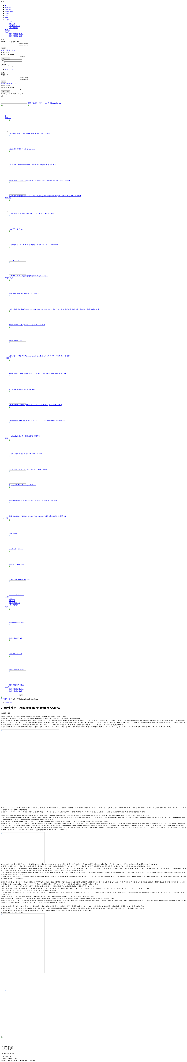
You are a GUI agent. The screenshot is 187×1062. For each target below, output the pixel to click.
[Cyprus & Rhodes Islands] (17, 562)
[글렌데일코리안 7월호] (17, 621)
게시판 (7, 19)
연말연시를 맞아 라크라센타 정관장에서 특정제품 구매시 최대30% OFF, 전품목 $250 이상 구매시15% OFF (45, 196)
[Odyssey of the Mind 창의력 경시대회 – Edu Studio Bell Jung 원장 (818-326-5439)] (17, 483)
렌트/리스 (12, 24)
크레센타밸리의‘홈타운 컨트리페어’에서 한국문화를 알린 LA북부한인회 (33, 245)
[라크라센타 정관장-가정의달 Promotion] (17, 147)
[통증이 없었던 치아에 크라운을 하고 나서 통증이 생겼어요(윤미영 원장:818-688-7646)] (17, 372)
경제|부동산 (9, 11)
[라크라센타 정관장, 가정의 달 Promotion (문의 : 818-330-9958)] (17, 131)
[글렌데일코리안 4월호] (17, 667)
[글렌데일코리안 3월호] (17, 683)
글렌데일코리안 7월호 (16, 622)
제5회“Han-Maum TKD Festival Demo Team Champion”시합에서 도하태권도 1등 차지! (37, 516)
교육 (6, 15)
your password (23, 46)
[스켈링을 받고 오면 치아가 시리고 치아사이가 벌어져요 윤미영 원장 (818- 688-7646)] (17, 418)
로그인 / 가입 (9, 69)
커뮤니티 (8, 9)
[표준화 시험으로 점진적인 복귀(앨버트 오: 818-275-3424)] (17, 467)
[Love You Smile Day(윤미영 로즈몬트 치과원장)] (17, 434)
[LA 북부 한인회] (17, 258)
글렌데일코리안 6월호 (16, 638)
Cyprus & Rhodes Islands (16, 564)
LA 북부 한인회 (14, 260)
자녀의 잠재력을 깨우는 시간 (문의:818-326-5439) (25, 454)
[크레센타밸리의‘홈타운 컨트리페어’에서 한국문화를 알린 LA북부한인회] (17, 243)
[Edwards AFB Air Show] (17, 593)
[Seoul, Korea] (17, 532)
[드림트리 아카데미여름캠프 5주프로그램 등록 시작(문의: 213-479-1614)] (17, 498)
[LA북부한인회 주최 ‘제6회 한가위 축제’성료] (17, 227)
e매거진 (7, 30)
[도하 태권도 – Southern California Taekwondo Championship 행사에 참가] (17, 163)
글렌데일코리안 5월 (15, 654)
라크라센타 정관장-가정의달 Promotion (22, 149)
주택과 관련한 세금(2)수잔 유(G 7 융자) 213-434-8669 (27, 325)
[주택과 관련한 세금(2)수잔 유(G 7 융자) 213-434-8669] (17, 323)
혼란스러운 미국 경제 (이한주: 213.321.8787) (24, 293)
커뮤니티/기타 (13, 28)
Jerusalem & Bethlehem (16, 549)
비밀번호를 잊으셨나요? (9, 50)
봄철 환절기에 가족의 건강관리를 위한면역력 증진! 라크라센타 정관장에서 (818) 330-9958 (39, 180)
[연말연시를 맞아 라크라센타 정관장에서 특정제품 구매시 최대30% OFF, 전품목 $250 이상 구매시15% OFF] (17, 194)
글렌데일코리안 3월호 (16, 685)
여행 (6, 17)
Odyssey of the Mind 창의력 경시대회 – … (22, 485)
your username (23, 44)
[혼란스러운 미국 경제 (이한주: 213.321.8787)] (17, 292)
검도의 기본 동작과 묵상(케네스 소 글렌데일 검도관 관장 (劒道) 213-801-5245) (35, 405)
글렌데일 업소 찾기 (15, 36)
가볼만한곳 (7, 699)
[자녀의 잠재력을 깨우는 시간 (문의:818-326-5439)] (17, 452)
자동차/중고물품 (14, 26)
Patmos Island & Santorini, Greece (19, 579)
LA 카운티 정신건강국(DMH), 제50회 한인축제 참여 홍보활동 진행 (31, 213)
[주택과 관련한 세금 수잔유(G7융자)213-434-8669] (17, 338)
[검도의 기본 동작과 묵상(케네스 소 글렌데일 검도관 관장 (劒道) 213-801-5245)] (17, 403)
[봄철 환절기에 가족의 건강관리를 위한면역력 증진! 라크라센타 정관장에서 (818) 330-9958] (17, 178)
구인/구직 (12, 22)
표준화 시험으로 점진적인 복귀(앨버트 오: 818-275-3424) (28, 469)
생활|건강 (8, 13)
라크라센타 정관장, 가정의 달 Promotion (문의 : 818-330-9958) (29, 133)
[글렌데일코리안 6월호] (17, 636)
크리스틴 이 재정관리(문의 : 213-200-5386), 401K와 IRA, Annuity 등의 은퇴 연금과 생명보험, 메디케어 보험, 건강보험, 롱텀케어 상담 (54, 309)
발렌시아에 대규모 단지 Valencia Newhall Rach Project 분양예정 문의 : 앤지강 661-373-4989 (39, 356)
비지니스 (8, 7)
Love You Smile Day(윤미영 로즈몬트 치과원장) (24, 436)
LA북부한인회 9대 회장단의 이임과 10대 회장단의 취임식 (28, 276)
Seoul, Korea (13, 533)
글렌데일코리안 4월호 (16, 669)
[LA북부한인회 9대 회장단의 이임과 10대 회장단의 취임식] (17, 274)
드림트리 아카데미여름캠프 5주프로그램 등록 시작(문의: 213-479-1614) (33, 500)
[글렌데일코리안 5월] (17, 652)
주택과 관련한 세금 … (16, 340)
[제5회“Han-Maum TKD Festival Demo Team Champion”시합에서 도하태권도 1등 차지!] (17, 514)
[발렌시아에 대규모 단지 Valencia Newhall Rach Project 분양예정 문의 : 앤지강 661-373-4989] (17, 354)
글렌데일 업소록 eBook (16, 34)
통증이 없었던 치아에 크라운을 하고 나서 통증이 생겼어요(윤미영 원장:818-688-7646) (38, 373)
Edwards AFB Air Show (16, 595)
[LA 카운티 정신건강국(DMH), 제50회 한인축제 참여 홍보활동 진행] (17, 211)
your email (22, 56)
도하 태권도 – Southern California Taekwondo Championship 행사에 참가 (32, 164)
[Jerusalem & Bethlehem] (17, 547)
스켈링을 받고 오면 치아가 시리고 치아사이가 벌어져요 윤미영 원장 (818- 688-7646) (37, 420)
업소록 (7, 32)
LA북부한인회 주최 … (16, 229)
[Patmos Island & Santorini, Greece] (17, 578)
